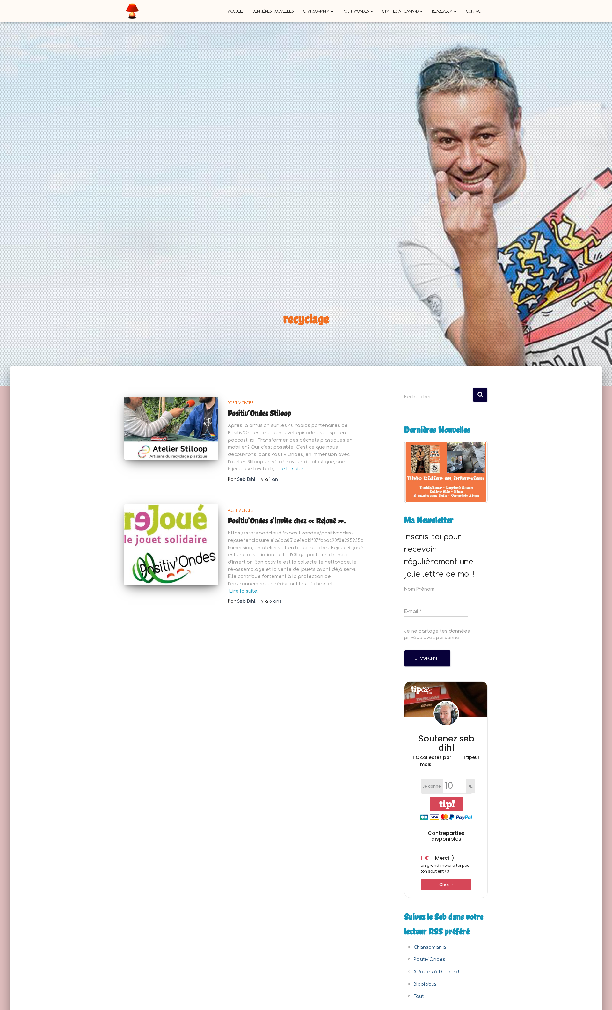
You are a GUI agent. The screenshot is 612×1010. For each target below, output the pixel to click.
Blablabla (442, 11)
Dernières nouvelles (273, 11)
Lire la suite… (291, 469)
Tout (419, 996)
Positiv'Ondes (240, 402)
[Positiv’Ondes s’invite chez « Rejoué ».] (171, 544)
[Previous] (418, 472)
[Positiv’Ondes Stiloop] (171, 428)
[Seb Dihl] (132, 11)
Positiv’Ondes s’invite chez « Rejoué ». (287, 520)
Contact (474, 11)
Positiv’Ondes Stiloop (259, 413)
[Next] (474, 472)
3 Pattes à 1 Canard (400, 11)
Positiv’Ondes (356, 11)
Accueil (235, 11)
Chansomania (316, 11)
